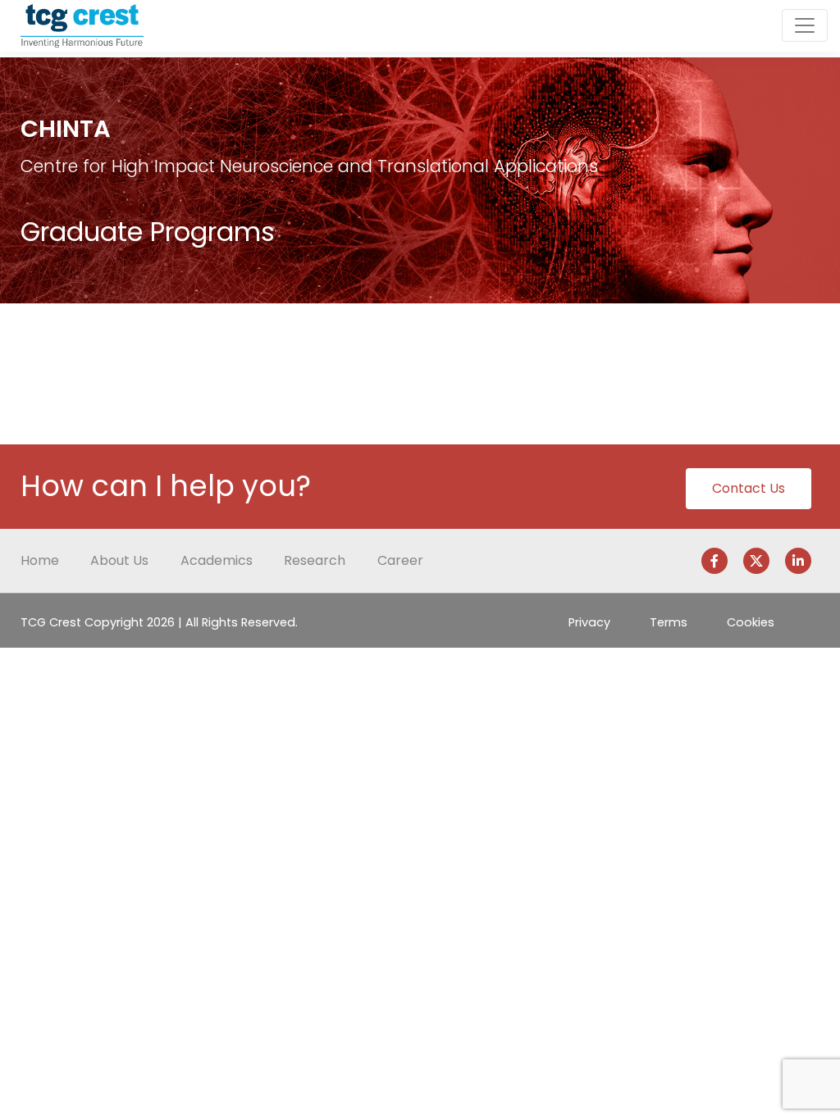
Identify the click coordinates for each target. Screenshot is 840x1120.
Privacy (589, 622)
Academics (216, 560)
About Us (119, 560)
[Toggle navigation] (805, 25)
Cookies (750, 622)
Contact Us (748, 488)
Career (400, 560)
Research (314, 560)
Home (40, 560)
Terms (668, 622)
